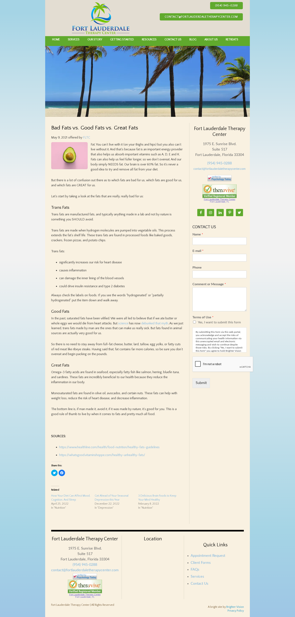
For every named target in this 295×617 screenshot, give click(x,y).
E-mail (197, 251)
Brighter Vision (235, 607)
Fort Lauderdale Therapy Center (219, 199)
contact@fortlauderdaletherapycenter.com (201, 16)
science (123, 323)
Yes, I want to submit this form (219, 322)
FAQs (195, 569)
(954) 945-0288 (226, 5)
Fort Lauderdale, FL (219, 202)
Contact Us (199, 583)
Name (197, 234)
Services (197, 576)
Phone (197, 267)
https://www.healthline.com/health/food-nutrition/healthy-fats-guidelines (109, 447)
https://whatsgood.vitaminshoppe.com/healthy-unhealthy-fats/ (102, 455)
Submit (201, 383)
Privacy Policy (236, 610)
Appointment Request (208, 556)
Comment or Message (209, 284)
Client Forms (201, 563)
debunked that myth (154, 323)
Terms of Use (203, 317)
